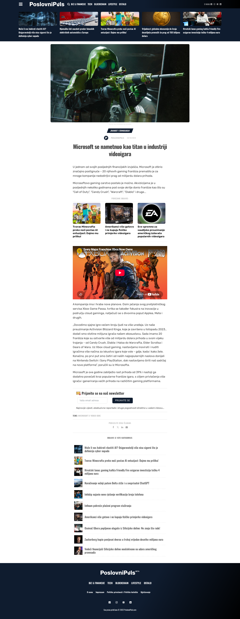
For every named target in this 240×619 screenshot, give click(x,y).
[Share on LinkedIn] (122, 427)
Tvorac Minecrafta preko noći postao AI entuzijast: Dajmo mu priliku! (118, 30)
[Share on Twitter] (118, 427)
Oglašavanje (145, 592)
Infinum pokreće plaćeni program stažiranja (108, 505)
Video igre (96, 415)
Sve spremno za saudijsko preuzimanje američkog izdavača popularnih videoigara (151, 231)
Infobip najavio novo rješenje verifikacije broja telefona (114, 494)
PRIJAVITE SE (122, 400)
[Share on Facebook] (113, 427)
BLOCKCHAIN (100, 4)
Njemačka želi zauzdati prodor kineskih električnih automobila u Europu (77, 30)
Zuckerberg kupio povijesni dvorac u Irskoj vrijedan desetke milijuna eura (124, 539)
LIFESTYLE (112, 4)
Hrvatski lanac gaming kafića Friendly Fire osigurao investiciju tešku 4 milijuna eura (201, 30)
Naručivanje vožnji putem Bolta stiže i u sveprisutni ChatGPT (117, 483)
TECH (90, 4)
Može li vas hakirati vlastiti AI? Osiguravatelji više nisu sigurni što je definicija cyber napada (35, 32)
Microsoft (83, 415)
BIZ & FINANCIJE (78, 4)
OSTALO (122, 4)
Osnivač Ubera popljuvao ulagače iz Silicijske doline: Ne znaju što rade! (122, 528)
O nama (207, 4)
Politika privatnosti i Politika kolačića (122, 592)
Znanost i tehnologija (120, 130)
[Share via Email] (126, 427)
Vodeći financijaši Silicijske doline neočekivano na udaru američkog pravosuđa (121, 550)
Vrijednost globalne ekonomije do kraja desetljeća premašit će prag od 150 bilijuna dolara (161, 32)
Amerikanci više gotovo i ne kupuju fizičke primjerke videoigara (119, 230)
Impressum (100, 592)
